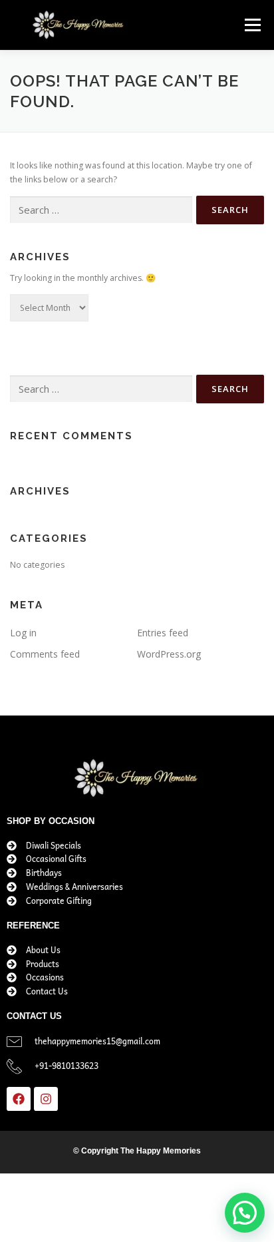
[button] (245, 1213)
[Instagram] (46, 1099)
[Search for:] (101, 210)
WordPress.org (169, 654)
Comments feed (45, 654)
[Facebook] (19, 1099)
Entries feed (162, 632)
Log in (23, 632)
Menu (252, 25)
